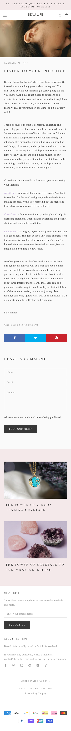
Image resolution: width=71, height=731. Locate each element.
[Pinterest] (29, 665)
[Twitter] (13, 665)
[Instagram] (21, 665)
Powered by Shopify (36, 693)
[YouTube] (38, 665)
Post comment (20, 429)
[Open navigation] (5, 15)
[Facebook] (5, 665)
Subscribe (17, 625)
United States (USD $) (34, 681)
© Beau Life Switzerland (35, 689)
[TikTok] (46, 665)
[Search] (60, 15)
